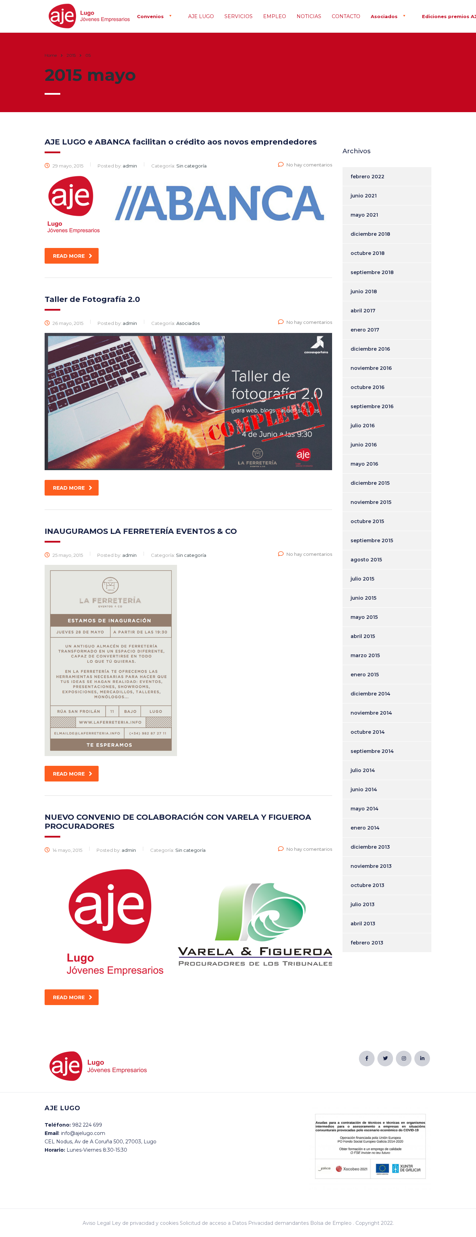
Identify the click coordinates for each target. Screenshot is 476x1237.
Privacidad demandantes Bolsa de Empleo (300, 1223)
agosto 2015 (366, 560)
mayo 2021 (364, 215)
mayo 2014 (364, 809)
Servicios (238, 16)
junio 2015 (363, 598)
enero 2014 (365, 828)
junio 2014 (364, 789)
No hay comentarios (309, 165)
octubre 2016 (367, 387)
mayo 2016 (364, 464)
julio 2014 (363, 770)
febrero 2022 (367, 176)
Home (51, 55)
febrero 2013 (367, 943)
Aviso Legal (96, 1223)
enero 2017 (365, 330)
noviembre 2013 (371, 866)
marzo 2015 (365, 655)
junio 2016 (364, 445)
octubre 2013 (367, 885)
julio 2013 (363, 904)
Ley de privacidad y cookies (145, 1223)
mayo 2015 (364, 617)
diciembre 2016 (370, 349)
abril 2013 (363, 923)
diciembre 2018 (370, 234)
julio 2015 (362, 579)
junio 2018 (364, 291)
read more (69, 256)
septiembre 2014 (372, 751)
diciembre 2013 (370, 847)
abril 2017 (363, 311)
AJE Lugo (201, 16)
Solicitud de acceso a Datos (213, 1223)
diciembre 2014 (370, 694)
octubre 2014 (368, 732)
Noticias (309, 16)
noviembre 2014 (371, 713)
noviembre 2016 (371, 368)
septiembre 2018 (372, 272)
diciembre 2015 (370, 483)
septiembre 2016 (372, 406)
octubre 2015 (367, 521)
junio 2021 (364, 196)
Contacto (346, 16)
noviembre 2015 (371, 502)
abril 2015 (363, 636)
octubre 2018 (368, 253)
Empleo (274, 16)
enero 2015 (365, 674)
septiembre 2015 (372, 540)
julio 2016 (363, 425)
